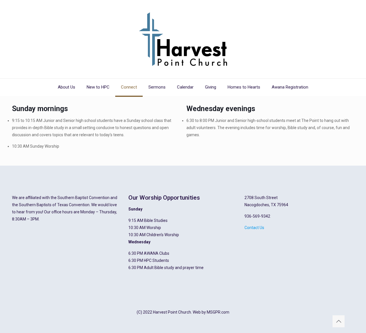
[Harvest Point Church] (183, 39)
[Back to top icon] (339, 321)
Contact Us (254, 227)
